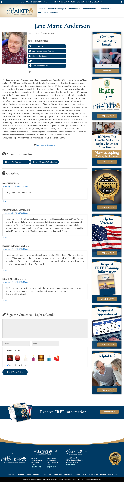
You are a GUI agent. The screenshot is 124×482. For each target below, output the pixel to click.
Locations (20, 474)
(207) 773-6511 (36, 467)
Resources (42, 12)
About (40, 8)
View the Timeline (14, 162)
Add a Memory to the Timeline (43, 51)
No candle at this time (17, 365)
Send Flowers (37, 61)
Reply (4, 201)
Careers (103, 474)
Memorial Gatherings (56, 8)
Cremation (37, 474)
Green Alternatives (89, 8)
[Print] (30, 71)
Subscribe (107, 71)
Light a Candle (38, 46)
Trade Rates (93, 474)
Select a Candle (13, 350)
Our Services (73, 8)
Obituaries (54, 12)
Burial (29, 474)
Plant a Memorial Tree (41, 66)
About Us (10, 474)
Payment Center (81, 474)
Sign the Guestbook (39, 56)
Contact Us (112, 474)
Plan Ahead (105, 8)
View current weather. (46, 145)
